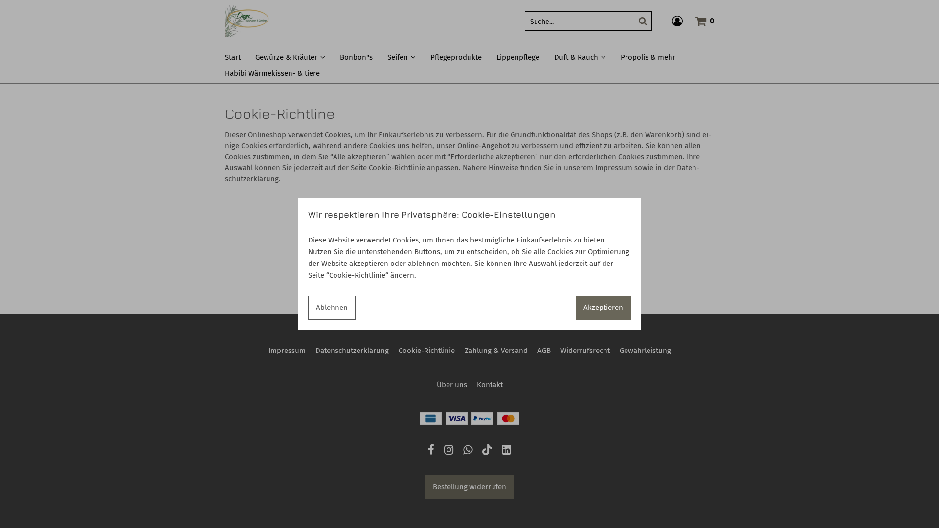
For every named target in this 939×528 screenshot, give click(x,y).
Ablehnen (332, 307)
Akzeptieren (603, 307)
